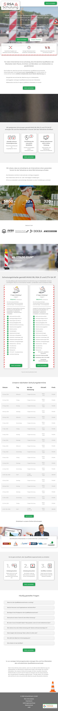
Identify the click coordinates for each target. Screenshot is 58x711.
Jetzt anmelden (50, 3)
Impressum (29, 701)
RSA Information (29, 699)
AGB (29, 707)
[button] (22, 39)
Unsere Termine (36, 39)
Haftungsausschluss (29, 703)
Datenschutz (29, 705)
